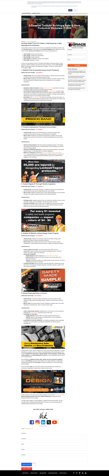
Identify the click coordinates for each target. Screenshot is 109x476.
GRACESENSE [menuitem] (43, 473)
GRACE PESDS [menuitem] (34, 473)
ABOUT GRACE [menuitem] (63, 473)
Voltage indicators (52, 91)
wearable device (36, 97)
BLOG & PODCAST (26, 13)
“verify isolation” (34, 312)
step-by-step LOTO (48, 88)
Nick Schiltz (28, 41)
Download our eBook (60, 394)
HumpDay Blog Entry (28, 428)
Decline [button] (75, 10)
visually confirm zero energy (51, 255)
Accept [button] (70, 10)
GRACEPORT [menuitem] (25, 473)
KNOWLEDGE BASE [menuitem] (52, 473)
